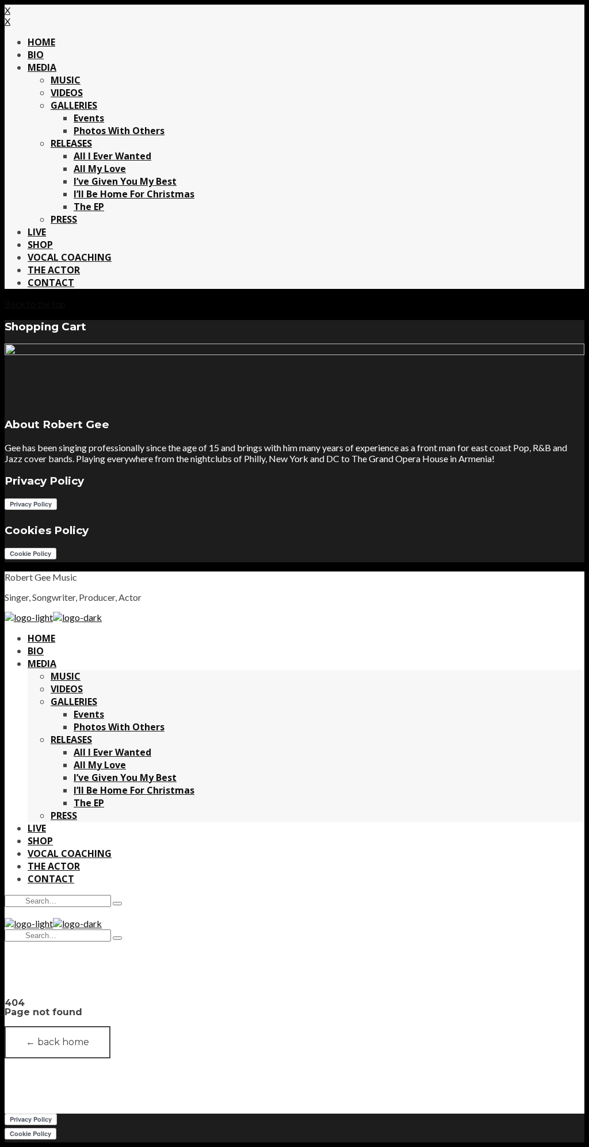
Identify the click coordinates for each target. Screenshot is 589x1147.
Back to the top (35, 303)
